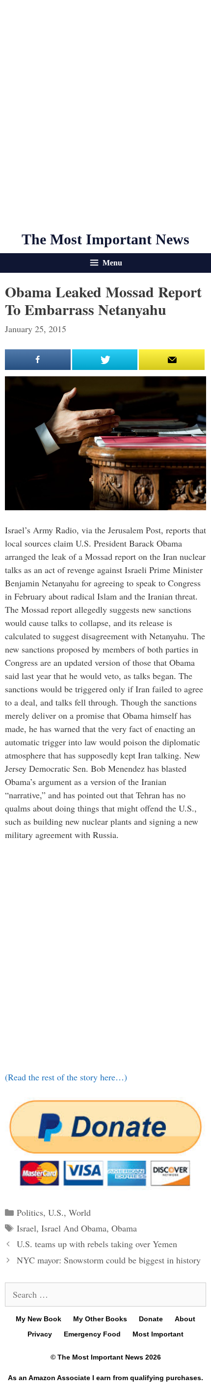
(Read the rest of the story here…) (66, 1077)
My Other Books (100, 1319)
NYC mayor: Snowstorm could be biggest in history (109, 1260)
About (185, 1319)
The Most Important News (105, 239)
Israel (26, 1228)
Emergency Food (92, 1334)
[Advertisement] (105, 115)
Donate (151, 1319)
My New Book (38, 1319)
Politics (30, 1212)
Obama (124, 1228)
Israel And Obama (73, 1228)
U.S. (56, 1212)
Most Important (158, 1334)
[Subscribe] (172, 359)
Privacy (39, 1334)
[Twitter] (105, 359)
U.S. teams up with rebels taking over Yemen (97, 1244)
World (80, 1212)
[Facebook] (38, 359)
